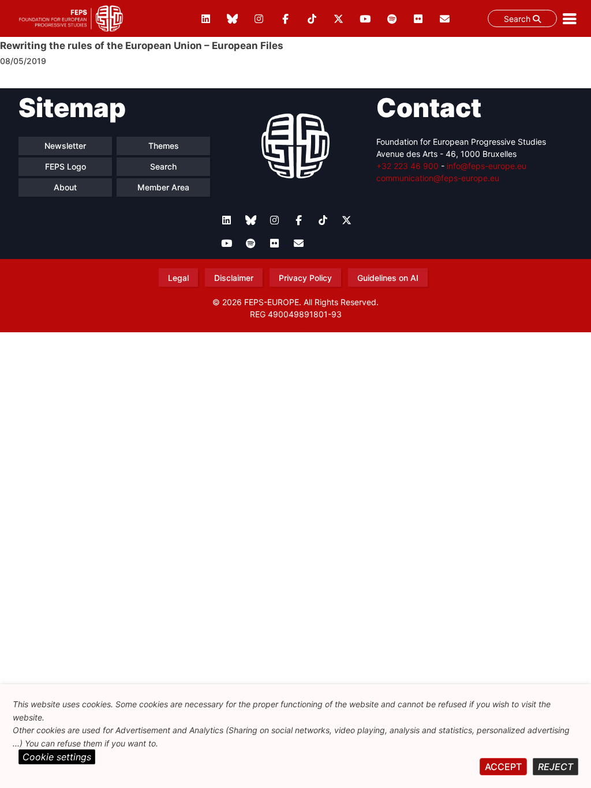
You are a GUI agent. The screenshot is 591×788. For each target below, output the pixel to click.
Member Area (163, 187)
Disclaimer (233, 278)
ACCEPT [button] (503, 766)
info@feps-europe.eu (486, 166)
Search (518, 19)
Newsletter (65, 146)
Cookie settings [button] (57, 757)
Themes (163, 146)
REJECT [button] (555, 766)
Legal (178, 278)
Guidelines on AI (387, 278)
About (65, 187)
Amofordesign (295, 328)
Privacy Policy (305, 278)
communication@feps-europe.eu (437, 178)
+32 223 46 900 (407, 166)
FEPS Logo (65, 166)
